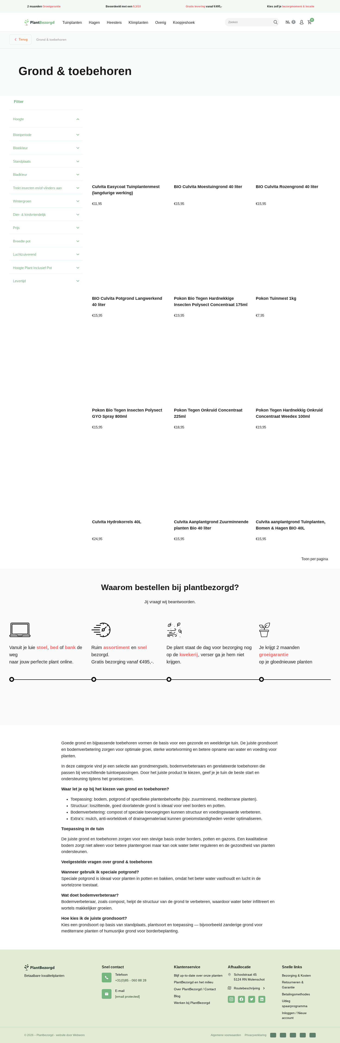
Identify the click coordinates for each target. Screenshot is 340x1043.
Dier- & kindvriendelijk (29, 215)
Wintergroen (22, 201)
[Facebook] (241, 999)
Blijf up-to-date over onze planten (198, 975)
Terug (23, 39)
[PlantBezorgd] (39, 22)
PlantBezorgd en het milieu (193, 982)
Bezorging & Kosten (296, 975)
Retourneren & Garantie (292, 984)
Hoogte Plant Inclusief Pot (32, 268)
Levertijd (19, 281)
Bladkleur (20, 174)
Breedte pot (21, 241)
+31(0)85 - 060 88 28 (130, 980)
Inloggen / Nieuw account (294, 1015)
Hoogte (18, 119)
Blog (177, 996)
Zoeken (275, 22)
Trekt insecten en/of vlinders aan (37, 188)
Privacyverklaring (255, 1035)
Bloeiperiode (22, 135)
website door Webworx (70, 1035)
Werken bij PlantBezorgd (192, 1003)
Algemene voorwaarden (226, 1035)
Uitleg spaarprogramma (294, 1003)
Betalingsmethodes (296, 994)
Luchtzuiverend (24, 254)
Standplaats (22, 161)
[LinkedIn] (261, 999)
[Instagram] (231, 999)
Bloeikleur (20, 148)
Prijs (16, 228)
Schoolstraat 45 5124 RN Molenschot (249, 977)
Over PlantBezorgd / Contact (195, 989)
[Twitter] (251, 999)
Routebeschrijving (247, 988)
